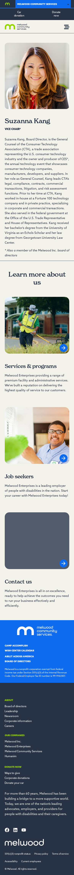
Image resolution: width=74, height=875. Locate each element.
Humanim (11, 756)
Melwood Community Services (23, 751)
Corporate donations (17, 778)
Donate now (13, 767)
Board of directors (15, 706)
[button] (21, 869)
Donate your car (14, 783)
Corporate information (18, 721)
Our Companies (14, 735)
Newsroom (12, 716)
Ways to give (12, 773)
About (9, 700)
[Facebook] (7, 830)
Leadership (11, 711)
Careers (9, 726)
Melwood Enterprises (18, 746)
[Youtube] (23, 830)
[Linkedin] (15, 830)
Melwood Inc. (13, 741)
